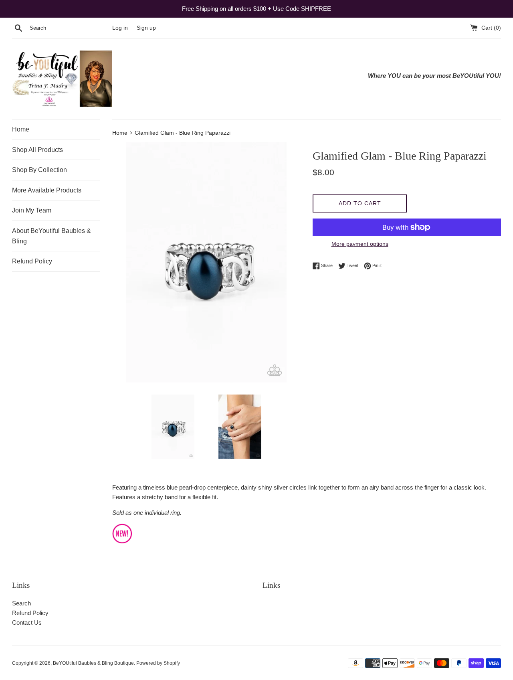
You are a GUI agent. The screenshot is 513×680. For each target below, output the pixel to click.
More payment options (359, 244)
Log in (120, 28)
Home (20, 129)
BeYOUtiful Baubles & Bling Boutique (93, 663)
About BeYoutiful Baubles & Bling (51, 236)
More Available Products (46, 190)
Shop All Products (37, 149)
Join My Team (31, 210)
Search (21, 603)
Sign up (146, 28)
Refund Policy (32, 261)
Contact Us (27, 622)
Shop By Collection (39, 169)
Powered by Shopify (158, 663)
